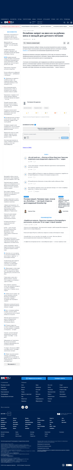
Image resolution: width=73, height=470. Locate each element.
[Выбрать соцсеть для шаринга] (68, 43)
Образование (39, 401)
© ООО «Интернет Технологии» (23, 465)
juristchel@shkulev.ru (5, 455)
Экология (62, 392)
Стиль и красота (64, 387)
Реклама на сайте (5, 385)
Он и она (50, 385)
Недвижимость (5, 19)
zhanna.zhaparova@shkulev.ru (7, 460)
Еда (22, 396)
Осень (49, 387)
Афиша (34, 19)
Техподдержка (4, 394)
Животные (24, 398)
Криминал (38, 387)
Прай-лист (3, 387)
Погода (20, 19)
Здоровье (23, 401)
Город (22, 392)
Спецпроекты (63, 396)
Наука (37, 396)
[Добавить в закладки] (64, 43)
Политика (50, 389)
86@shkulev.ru (16, 452)
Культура (38, 389)
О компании (4, 389)
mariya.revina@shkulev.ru (6, 462)
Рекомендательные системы (43, 448)
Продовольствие (38, 107)
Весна (22, 389)
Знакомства (13, 19)
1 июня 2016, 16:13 (27, 39)
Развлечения (51, 396)
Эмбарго (46, 107)
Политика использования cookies (44, 446)
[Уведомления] (68, 23)
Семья (49, 401)
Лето (37, 392)
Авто (22, 385)
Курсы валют (46, 19)
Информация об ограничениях (43, 444)
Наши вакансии (5, 392)
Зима (37, 385)
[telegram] (22, 407)
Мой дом (38, 394)
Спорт (61, 385)
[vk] (26, 407)
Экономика (62, 394)
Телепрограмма (27, 19)
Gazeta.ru (25, 50)
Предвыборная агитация (7, 396)
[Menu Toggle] (1, 23)
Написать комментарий (33, 43)
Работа (49, 394)
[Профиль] (71, 23)
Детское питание (27, 107)
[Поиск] (64, 23)
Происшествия (51, 392)
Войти (28, 138)
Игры (61, 19)
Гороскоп (39, 19)
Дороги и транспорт (26, 394)
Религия (50, 398)
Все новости (12, 32)
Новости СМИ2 (27, 147)
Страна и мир (63, 389)
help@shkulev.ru (10, 456)
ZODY (57, 19)
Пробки (53, 19)
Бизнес (23, 387)
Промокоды (67, 19)
